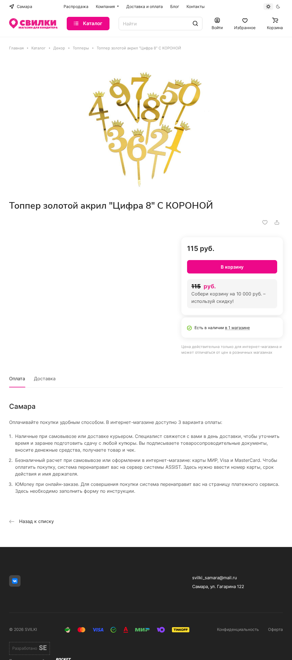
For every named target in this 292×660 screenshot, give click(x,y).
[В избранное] (265, 222)
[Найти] (195, 23)
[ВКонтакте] (15, 581)
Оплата (17, 378)
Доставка (45, 378)
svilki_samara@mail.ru (214, 577)
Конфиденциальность (238, 629)
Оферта (275, 629)
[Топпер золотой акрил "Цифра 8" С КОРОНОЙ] (146, 125)
